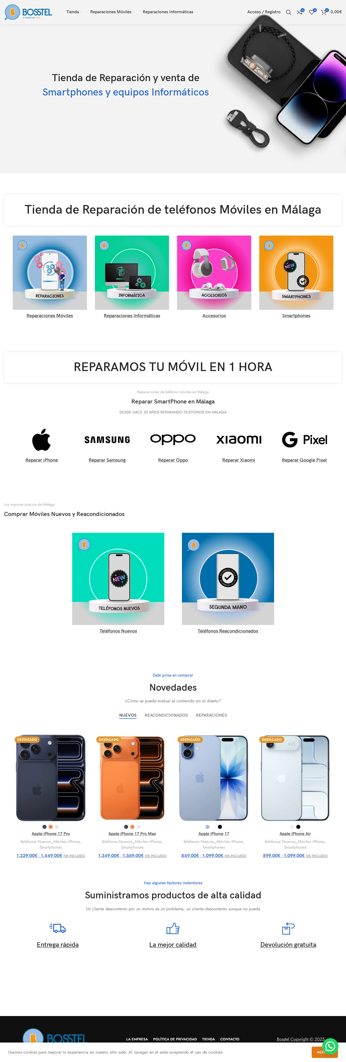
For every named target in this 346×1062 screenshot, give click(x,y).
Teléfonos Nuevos (35, 842)
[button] (330, 1046)
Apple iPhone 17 (213, 833)
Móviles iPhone (67, 842)
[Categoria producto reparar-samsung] (107, 445)
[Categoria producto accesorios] (214, 279)
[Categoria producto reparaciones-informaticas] (132, 279)
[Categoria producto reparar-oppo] (173, 445)
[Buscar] (288, 12)
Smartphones (50, 847)
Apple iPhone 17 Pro (51, 833)
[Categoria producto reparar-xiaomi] (239, 445)
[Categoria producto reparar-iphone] (41, 445)
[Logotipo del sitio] (28, 12)
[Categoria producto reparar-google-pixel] (304, 445)
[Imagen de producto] (51, 778)
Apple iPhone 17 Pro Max (132, 833)
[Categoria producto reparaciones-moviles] (50, 279)
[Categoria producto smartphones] (296, 279)
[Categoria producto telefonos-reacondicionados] (227, 585)
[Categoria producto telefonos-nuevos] (118, 585)
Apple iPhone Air (295, 833)
